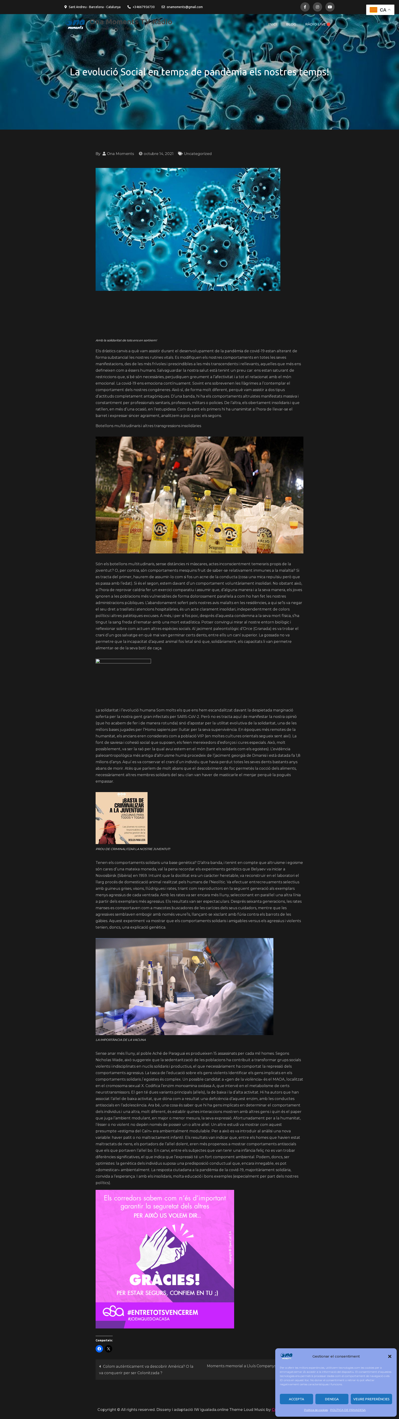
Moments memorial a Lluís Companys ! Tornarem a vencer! (253, 1369)
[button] (389, 1356)
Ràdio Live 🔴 (317, 24)
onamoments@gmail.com (185, 7)
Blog (291, 24)
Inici (272, 24)
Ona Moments (120, 154)
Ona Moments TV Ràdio (130, 21)
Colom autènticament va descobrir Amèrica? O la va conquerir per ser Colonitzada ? (146, 1369)
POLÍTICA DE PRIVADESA (348, 1410)
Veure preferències (371, 1399)
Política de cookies (316, 1410)
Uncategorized (198, 154)
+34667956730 (144, 7)
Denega (332, 1399)
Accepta (296, 1399)
